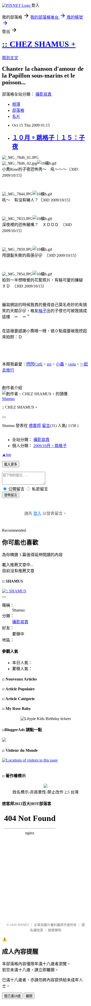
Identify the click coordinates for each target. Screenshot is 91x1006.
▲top (6, 454)
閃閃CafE (34, 364)
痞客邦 (35, 425)
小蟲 (60, 364)
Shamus (8, 399)
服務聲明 (54, 930)
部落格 (18, 110)
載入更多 (10, 464)
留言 (46, 425)
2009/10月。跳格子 (50, 446)
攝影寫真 (43, 94)
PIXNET (23, 925)
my (49, 364)
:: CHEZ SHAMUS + (39, 44)
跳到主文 (10, 58)
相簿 (16, 104)
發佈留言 (10, 495)
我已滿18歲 (12, 996)
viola (72, 364)
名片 (16, 116)
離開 (29, 996)
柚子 (42, 311)
